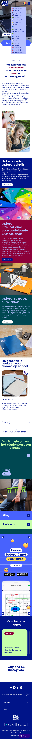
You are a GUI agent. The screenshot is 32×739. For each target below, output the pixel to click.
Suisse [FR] (18, 50)
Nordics (17, 38)
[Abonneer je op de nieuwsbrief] (28, 694)
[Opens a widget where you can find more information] (24, 736)
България (17, 17)
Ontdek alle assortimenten (14, 432)
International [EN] (19, 31)
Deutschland (18, 22)
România (17, 45)
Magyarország (18, 29)
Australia (17, 10)
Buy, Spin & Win (9, 35)
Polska (16, 40)
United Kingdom (19, 8)
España (16, 24)
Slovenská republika (20, 52)
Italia (16, 34)
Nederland (17, 36)
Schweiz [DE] (18, 47)
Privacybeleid (26, 730)
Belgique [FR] (18, 13)
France (16, 27)
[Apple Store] (22, 574)
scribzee (15, 565)
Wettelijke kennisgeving (8, 730)
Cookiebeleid (18, 730)
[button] (15, 429)
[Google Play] (9, 574)
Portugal (17, 43)
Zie (4, 423)
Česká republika (19, 20)
